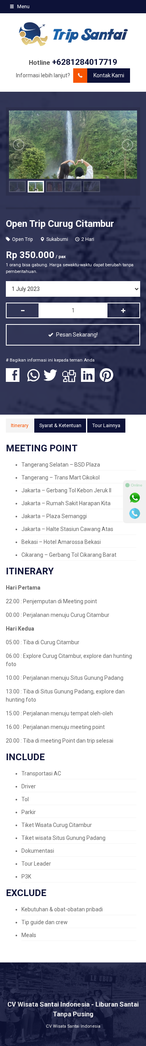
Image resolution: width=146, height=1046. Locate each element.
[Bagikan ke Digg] (71, 379)
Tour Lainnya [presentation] (106, 425)
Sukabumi (57, 239)
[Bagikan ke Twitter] (52, 379)
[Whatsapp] (134, 498)
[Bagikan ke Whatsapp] (33, 379)
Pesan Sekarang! (76, 334)
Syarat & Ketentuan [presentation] (60, 425)
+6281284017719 (84, 62)
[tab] (19, 426)
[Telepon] (134, 513)
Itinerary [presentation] (19, 425)
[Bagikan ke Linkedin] (90, 379)
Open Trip (22, 239)
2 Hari (87, 239)
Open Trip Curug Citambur (60, 223)
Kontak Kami (108, 75)
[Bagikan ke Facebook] (14, 379)
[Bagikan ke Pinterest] (108, 379)
